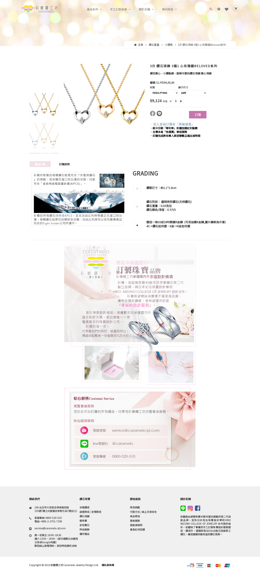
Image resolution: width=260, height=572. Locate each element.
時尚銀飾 (84, 529)
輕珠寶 (83, 520)
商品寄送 (135, 516)
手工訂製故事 (118, 9)
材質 (152, 87)
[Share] (153, 115)
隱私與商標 (107, 565)
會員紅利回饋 (137, 529)
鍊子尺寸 (183, 87)
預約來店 (167, 9)
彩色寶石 (84, 525)
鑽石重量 (154, 44)
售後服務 (135, 520)
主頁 (140, 44)
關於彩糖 (144, 9)
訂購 (198, 114)
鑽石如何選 (160, 226)
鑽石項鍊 (84, 516)
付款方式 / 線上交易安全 (143, 512)
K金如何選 (183, 226)
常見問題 (135, 507)
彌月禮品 (84, 534)
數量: (165, 101)
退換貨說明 (136, 525)
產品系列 (92, 9)
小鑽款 (169, 44)
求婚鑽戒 (84, 507)
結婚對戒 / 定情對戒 (90, 512)
